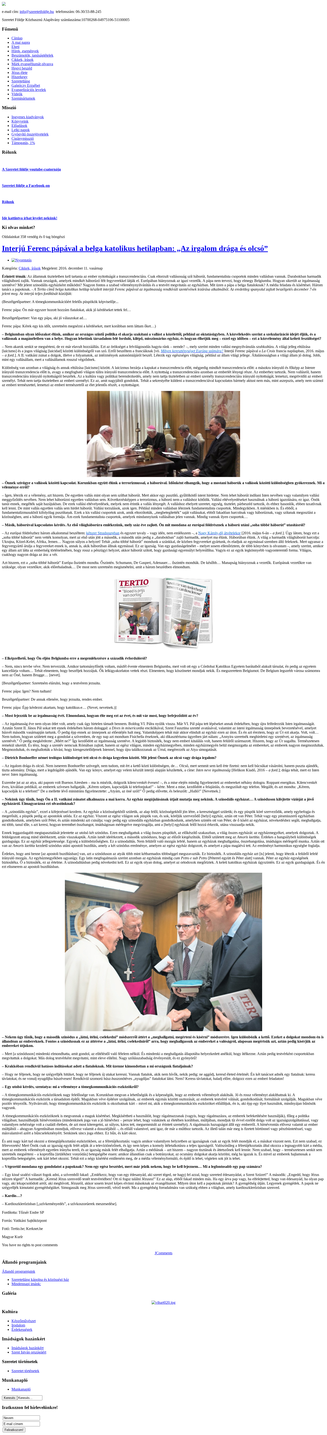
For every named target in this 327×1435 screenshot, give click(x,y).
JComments (163, 1253)
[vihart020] (163, 1302)
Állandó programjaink (18, 1271)
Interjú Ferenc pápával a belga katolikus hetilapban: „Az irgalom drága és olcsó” (135, 248)
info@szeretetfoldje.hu (37, 12)
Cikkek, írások (30, 268)
